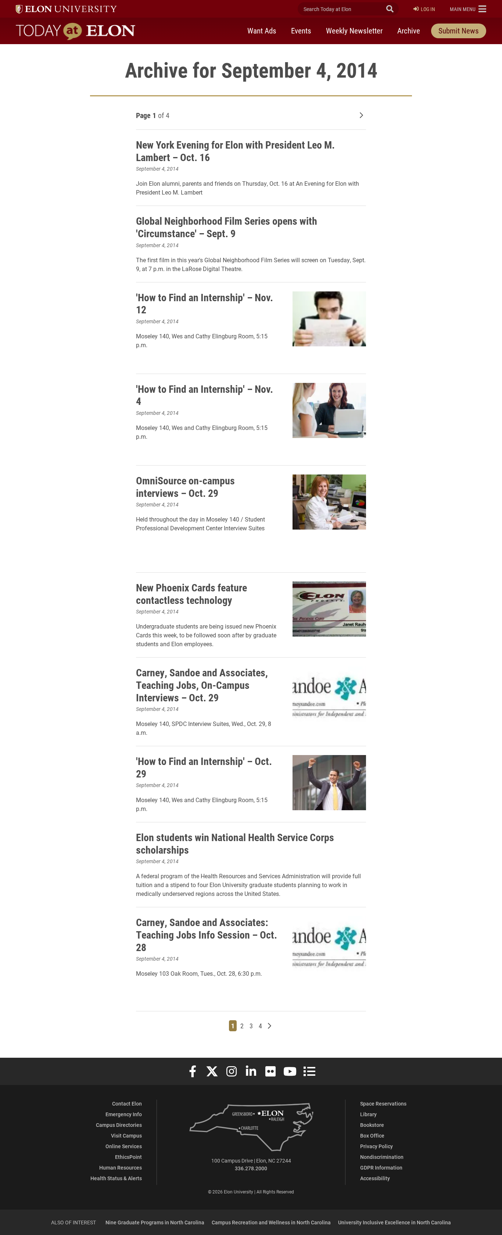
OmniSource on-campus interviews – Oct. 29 (185, 486)
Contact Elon (127, 1103)
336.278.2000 (251, 1168)
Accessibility (375, 1178)
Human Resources (120, 1167)
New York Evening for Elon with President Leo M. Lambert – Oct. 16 (235, 151)
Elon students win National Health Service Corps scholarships (235, 843)
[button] (468, 8)
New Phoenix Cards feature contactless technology (191, 593)
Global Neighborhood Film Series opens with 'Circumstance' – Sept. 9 (226, 227)
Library (368, 1114)
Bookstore (372, 1124)
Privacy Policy (376, 1146)
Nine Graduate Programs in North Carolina (154, 1222)
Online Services (123, 1146)
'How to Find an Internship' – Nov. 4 (204, 395)
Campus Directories (119, 1124)
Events (301, 30)
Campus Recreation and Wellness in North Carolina (271, 1222)
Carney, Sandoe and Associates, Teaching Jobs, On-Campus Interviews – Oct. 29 (202, 684)
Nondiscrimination (382, 1156)
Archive (408, 30)
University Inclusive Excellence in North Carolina (394, 1222)
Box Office (372, 1135)
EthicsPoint (128, 1156)
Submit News (458, 30)
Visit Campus (126, 1135)
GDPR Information (381, 1167)
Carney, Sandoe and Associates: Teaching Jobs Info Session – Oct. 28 (206, 934)
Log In (428, 9)
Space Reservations (383, 1103)
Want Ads (261, 30)
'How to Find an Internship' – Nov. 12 (204, 303)
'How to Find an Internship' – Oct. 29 (204, 767)
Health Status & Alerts (116, 1178)
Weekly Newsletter (354, 30)
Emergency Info (123, 1114)
